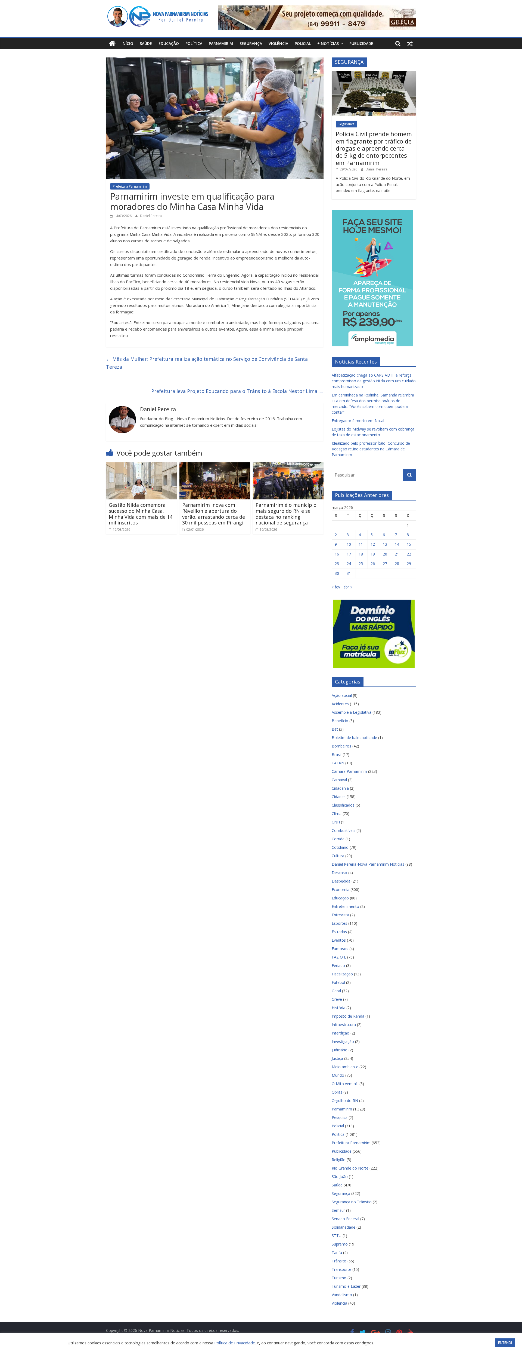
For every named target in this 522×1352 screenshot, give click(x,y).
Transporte (341, 1269)
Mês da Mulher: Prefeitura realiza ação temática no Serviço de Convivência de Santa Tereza (207, 363)
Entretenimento (345, 906)
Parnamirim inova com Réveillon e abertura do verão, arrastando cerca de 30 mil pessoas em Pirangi (213, 514)
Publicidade (361, 43)
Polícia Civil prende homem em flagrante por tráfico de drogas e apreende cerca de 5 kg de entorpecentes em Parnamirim (374, 148)
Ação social (342, 695)
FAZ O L (339, 957)
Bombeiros (341, 746)
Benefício (340, 720)
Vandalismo (342, 1294)
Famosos (340, 948)
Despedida (341, 881)
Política (193, 43)
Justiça (337, 1058)
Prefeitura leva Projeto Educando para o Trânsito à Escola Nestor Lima (237, 391)
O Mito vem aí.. (345, 1083)
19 (373, 554)
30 (337, 573)
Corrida (338, 838)
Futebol (338, 982)
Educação (169, 43)
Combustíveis (343, 830)
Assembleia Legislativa (351, 712)
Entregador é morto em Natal (358, 420)
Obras (337, 1092)
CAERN (338, 762)
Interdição (340, 1033)
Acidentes (340, 703)
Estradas (339, 931)
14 (397, 544)
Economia (340, 889)
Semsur (338, 1210)
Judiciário (339, 1049)
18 (361, 554)
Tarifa (337, 1252)
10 (349, 544)
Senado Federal (345, 1218)
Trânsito (339, 1261)
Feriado (338, 965)
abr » (347, 587)
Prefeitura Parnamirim (130, 186)
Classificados (343, 805)
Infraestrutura (344, 1024)
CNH (336, 822)
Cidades (339, 796)
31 (349, 573)
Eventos (339, 940)
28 (397, 563)
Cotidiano (340, 847)
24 (349, 563)
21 (397, 554)
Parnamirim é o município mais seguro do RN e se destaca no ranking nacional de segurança (286, 514)
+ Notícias (328, 43)
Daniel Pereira (151, 215)
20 (385, 554)
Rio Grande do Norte (350, 1168)
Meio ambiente (345, 1066)
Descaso (339, 872)
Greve (337, 999)
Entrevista (340, 914)
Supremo (340, 1244)
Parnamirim (221, 43)
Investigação (343, 1041)
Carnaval (339, 779)
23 (337, 563)
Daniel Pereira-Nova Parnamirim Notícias (368, 864)
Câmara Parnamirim (349, 771)
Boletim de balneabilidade (354, 737)
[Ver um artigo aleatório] (410, 43)
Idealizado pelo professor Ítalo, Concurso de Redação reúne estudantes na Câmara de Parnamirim (371, 449)
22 (409, 554)
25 (361, 563)
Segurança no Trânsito (352, 1201)
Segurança (251, 43)
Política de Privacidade (234, 1342)
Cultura (338, 855)
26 (373, 563)
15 (409, 544)
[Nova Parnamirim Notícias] (112, 43)
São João (340, 1176)
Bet (335, 729)
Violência (278, 43)
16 (337, 554)
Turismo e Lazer (346, 1286)
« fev (336, 587)
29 (409, 563)
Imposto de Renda (348, 1016)
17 (349, 554)
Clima (336, 813)
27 (385, 563)
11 (361, 544)
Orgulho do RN (345, 1100)
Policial (303, 43)
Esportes (339, 923)
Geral (336, 990)
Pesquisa (339, 1117)
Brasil (336, 754)
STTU (336, 1235)
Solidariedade (343, 1227)
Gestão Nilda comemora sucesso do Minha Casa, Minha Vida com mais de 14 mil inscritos (140, 514)
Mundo (338, 1075)
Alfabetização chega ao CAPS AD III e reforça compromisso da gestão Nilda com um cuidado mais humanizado (374, 381)
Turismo (339, 1277)
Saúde (146, 43)
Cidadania (340, 788)
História (338, 1007)
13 (385, 544)
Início (127, 43)
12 (373, 544)
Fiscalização (342, 973)
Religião (339, 1159)
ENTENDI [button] (505, 1342)
